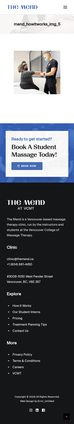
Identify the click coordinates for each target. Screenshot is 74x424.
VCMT (17, 373)
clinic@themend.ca (20, 259)
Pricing (17, 318)
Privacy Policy (22, 354)
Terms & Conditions (26, 361)
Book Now (28, 166)
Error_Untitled (46, 401)
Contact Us (20, 331)
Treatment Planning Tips (30, 324)
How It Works (22, 306)
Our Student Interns (26, 312)
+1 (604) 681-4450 (19, 264)
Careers (18, 367)
